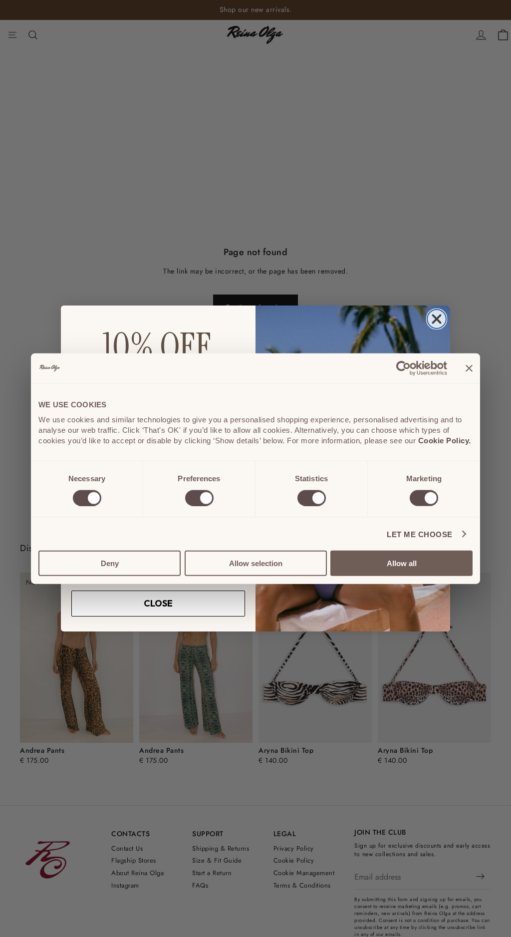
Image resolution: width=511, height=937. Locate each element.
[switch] (199, 498)
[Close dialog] (436, 319)
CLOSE (158, 603)
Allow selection (255, 563)
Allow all (402, 563)
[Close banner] (469, 367)
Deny (110, 563)
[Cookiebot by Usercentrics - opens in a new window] (403, 367)
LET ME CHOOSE (420, 534)
